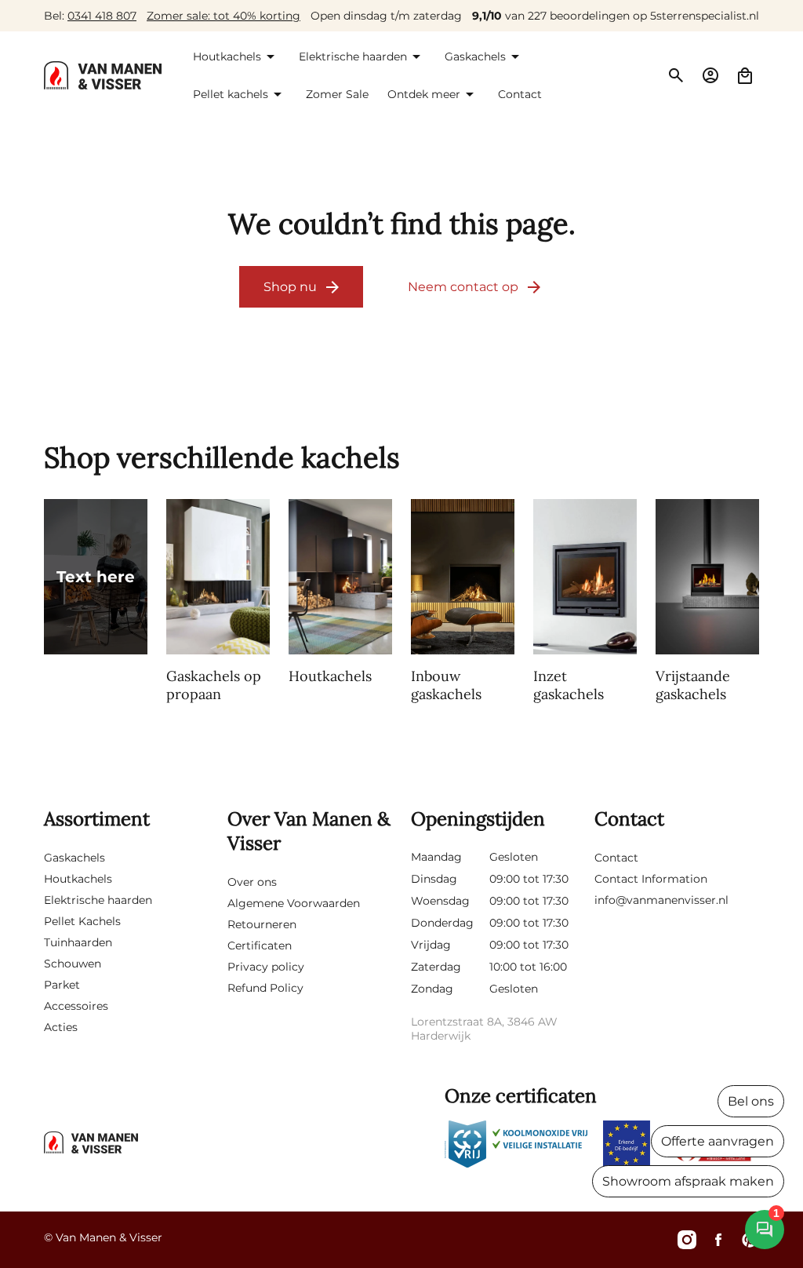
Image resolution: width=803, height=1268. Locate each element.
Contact (616, 858)
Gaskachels (74, 858)
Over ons (252, 882)
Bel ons (751, 1101)
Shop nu (290, 286)
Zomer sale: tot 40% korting (223, 16)
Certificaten (259, 945)
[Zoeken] (676, 75)
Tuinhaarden (78, 942)
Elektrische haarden (98, 900)
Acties (61, 1027)
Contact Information (650, 879)
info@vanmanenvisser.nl (661, 900)
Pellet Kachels (82, 921)
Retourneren (261, 924)
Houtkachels (78, 879)
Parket (62, 985)
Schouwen (72, 963)
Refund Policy (265, 988)
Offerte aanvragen (717, 1141)
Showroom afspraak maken (688, 1181)
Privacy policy (265, 967)
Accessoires (76, 1006)
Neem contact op (463, 286)
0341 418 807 (101, 16)
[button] (236, 56)
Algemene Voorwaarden (293, 903)
